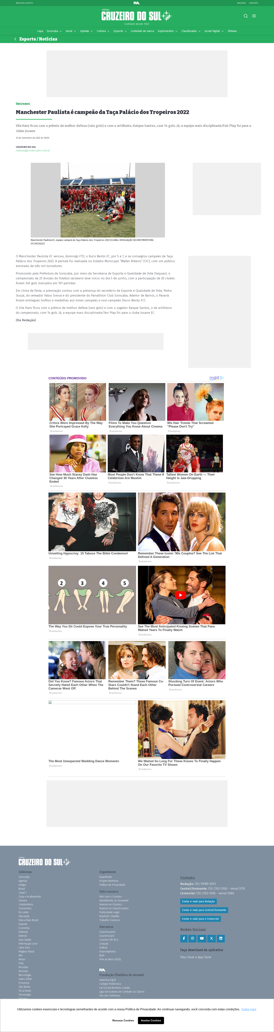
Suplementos (166, 31)
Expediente (105, 877)
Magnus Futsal (26, 951)
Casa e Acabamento (30, 896)
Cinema (23, 900)
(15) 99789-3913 (205, 884)
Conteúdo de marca (142, 31)
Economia (24, 928)
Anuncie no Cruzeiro (110, 904)
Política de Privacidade (112, 884)
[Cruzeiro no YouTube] (201, 938)
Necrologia (25, 975)
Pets (21, 963)
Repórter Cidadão (109, 916)
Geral (69, 31)
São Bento (24, 986)
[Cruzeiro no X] (211, 938)
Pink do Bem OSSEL (110, 959)
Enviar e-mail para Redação (198, 901)
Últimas (232, 31)
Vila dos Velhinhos (109, 995)
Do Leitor (24, 912)
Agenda (23, 881)
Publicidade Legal (109, 912)
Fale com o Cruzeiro (110, 896)
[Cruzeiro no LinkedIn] (221, 938)
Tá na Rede (25, 990)
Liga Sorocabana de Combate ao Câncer (121, 991)
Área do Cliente (24, 3)
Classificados (189, 31)
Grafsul (103, 947)
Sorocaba (52, 31)
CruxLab (103, 943)
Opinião (84, 31)
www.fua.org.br (107, 980)
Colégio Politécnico (110, 983)
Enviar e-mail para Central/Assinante (204, 910)
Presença (24, 983)
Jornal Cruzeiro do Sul (137, 15)
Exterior (23, 935)
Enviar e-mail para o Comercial (200, 918)
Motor (22, 959)
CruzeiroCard (106, 935)
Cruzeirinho (25, 908)
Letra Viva (24, 947)
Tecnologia (25, 994)
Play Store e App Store (195, 957)
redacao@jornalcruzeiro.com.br (33, 150)
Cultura (101, 31)
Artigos (22, 884)
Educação (24, 916)
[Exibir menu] (254, 16)
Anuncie (241, 3)
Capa (40, 31)
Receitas (23, 967)
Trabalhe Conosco (109, 920)
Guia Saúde (25, 939)
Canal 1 (23, 892)
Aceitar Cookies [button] (151, 1020)
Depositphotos (107, 951)
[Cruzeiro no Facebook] (184, 938)
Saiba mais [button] (248, 1009)
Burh (101, 955)
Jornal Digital (212, 31)
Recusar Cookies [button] (123, 1020)
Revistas (23, 971)
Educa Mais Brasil (28, 920)
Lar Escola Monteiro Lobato (114, 987)
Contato (253, 3)
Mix (20, 955)
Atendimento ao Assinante (114, 900)
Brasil (22, 888)
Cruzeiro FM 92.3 (108, 939)
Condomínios (26, 904)
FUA (102, 970)
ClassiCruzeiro (107, 932)
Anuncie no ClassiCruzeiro (114, 908)
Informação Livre (28, 943)
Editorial (23, 932)
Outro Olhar (25, 979)
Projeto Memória (108, 881)
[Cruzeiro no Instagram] (192, 938)
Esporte (118, 31)
